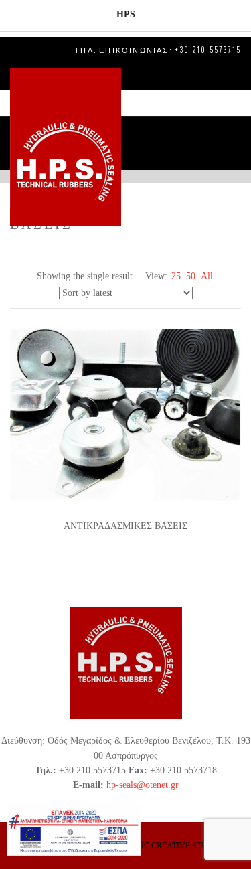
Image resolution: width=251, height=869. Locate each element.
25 (176, 276)
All (207, 276)
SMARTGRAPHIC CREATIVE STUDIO (154, 845)
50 (190, 276)
